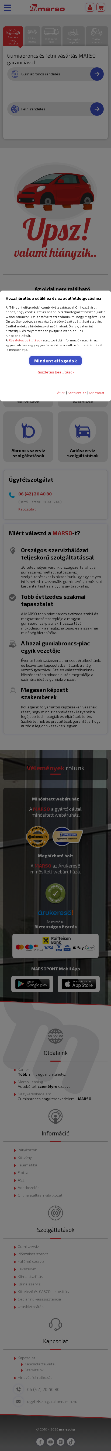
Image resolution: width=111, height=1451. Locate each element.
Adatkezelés (77, 392)
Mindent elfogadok (55, 360)
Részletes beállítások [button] (25, 340)
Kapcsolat (96, 392)
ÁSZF (61, 392)
